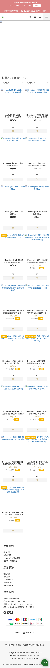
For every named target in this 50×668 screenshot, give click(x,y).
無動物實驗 (7, 555)
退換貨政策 (7, 582)
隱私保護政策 (8, 585)
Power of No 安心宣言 (11, 558)
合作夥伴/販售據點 (10, 561)
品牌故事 (6, 552)
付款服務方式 (8, 579)
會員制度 (6, 574)
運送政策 (6, 576)
